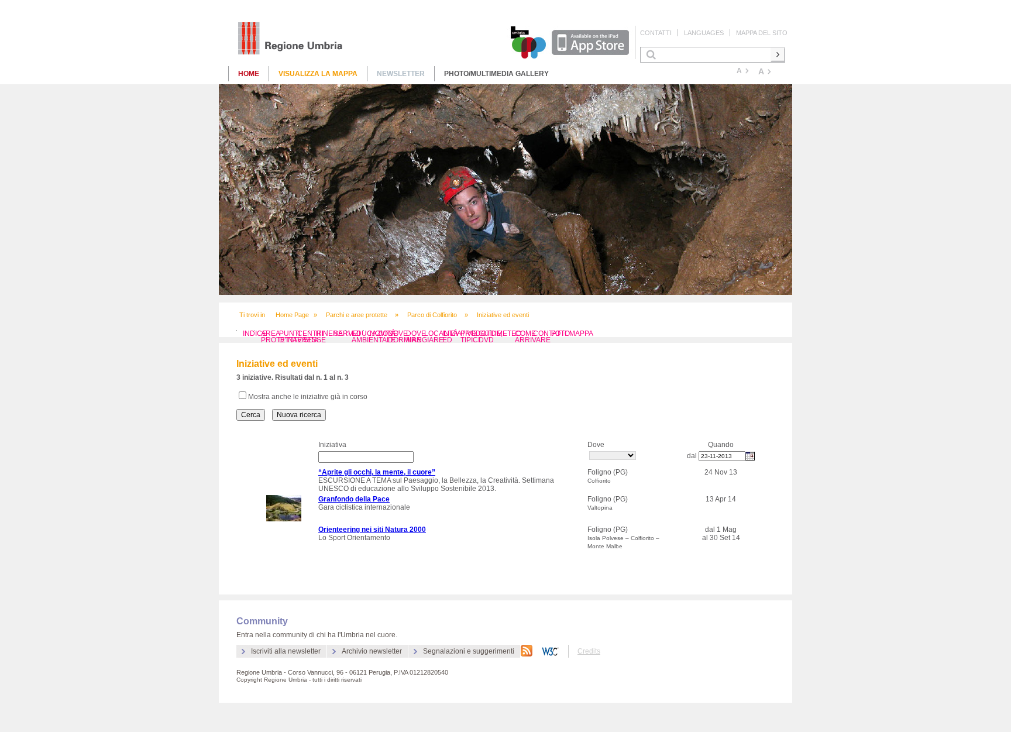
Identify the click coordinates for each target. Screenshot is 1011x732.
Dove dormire (404, 336)
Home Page (292, 314)
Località (441, 333)
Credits (588, 651)
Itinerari (332, 333)
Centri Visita (310, 336)
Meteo (509, 333)
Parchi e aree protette (356, 314)
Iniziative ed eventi (503, 314)
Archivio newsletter (372, 651)
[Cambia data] (750, 456)
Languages (704, 32)
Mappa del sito (762, 32)
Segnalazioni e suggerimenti (468, 651)
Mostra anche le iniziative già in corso (307, 397)
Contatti (656, 32)
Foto (560, 333)
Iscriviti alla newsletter (286, 651)
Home (248, 74)
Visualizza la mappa (317, 74)
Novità (383, 333)
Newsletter (401, 74)
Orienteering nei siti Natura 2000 (372, 529)
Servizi (346, 333)
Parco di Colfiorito (432, 314)
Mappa (581, 333)
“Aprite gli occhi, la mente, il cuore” (376, 472)
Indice (255, 333)
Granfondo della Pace (354, 499)
